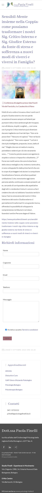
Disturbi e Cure (11, 375)
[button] (3, 5)
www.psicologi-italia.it (25, 491)
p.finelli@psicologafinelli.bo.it (18, 413)
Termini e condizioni (30, 330)
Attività (8, 371)
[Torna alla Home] (21, 5)
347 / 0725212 (13, 410)
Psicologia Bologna (13, 385)
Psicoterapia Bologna (13, 389)
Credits (15, 457)
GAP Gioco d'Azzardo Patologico (18, 380)
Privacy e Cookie (7, 457)
